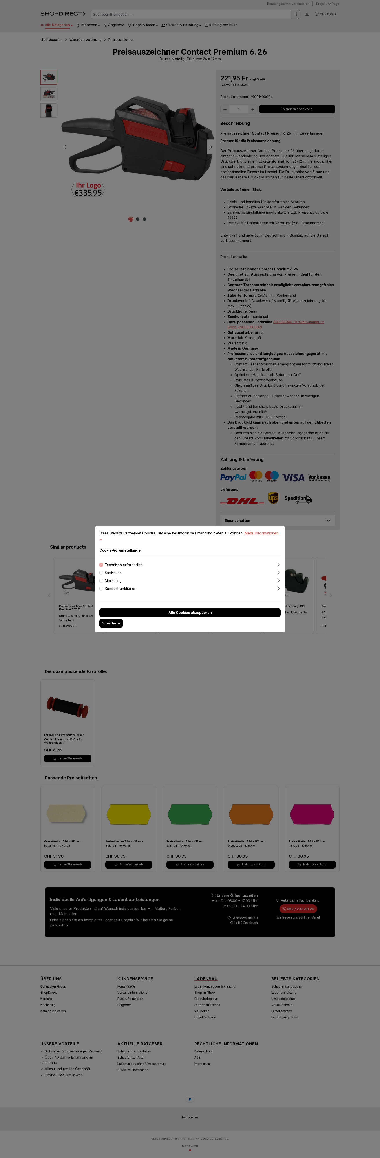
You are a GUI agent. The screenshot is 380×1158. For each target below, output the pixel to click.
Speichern (111, 623)
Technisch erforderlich (124, 565)
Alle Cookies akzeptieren (190, 612)
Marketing (113, 580)
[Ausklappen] (278, 564)
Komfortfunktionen (120, 588)
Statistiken (113, 573)
